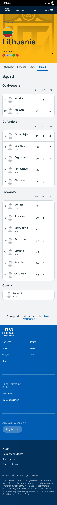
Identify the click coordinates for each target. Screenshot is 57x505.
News (32, 348)
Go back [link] (9, 22)
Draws (5, 348)
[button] (48, 10)
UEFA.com (7, 393)
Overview (9, 67)
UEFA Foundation (10, 399)
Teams (33, 341)
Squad (42, 67)
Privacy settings (10, 464)
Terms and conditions (12, 453)
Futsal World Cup (7, 10)
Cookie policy (8, 458)
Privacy (5, 448)
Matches (21, 67)
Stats (33, 67)
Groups (5, 354)
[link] (20, 10)
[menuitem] (21, 10)
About (33, 354)
